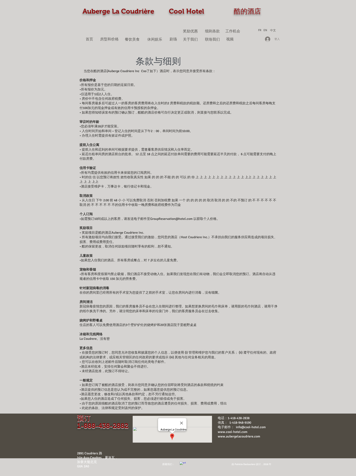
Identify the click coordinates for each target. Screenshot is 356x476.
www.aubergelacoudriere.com (239, 436)
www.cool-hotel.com (232, 432)
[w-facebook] (183, 465)
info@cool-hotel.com (251, 427)
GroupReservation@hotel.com (171, 219)
